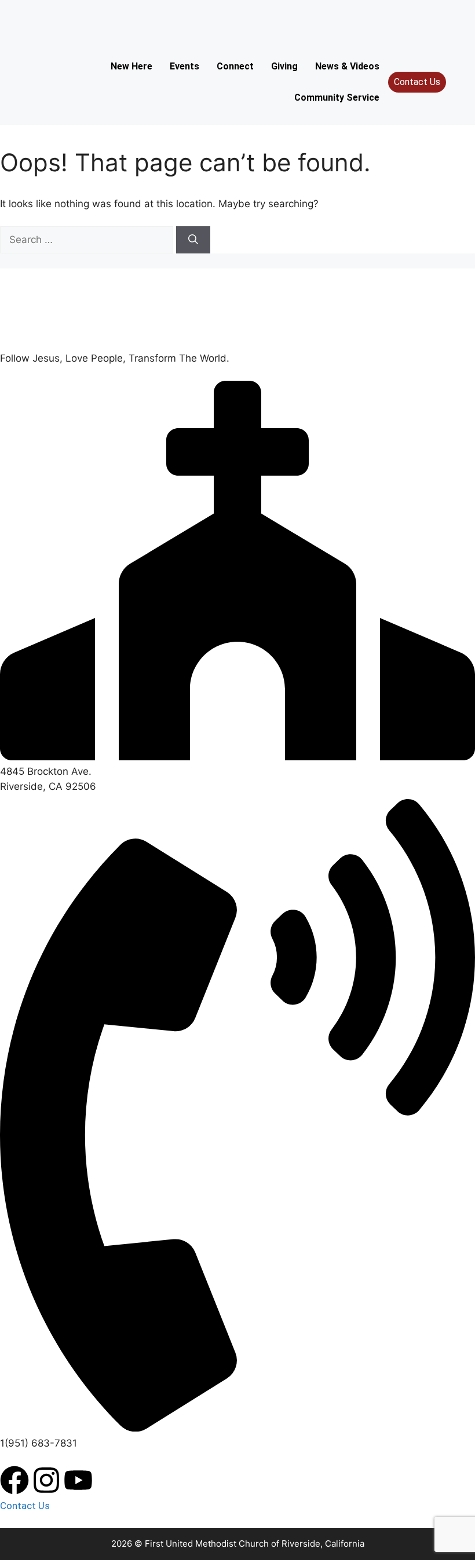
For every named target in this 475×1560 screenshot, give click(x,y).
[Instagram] (46, 1480)
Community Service (336, 97)
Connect (235, 66)
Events (184, 66)
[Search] (193, 240)
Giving (284, 66)
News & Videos (347, 66)
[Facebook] (14, 1480)
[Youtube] (78, 1480)
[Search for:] (88, 239)
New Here (131, 66)
